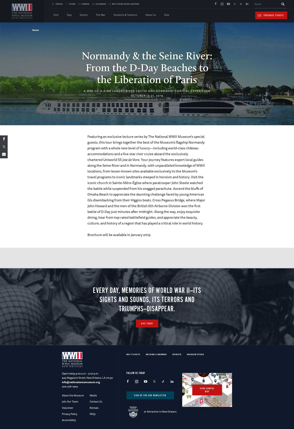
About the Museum (73, 395)
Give (166, 15)
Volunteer (67, 408)
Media (93, 395)
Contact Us (96, 402)
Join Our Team (70, 402)
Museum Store (195, 354)
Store (72, 4)
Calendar (101, 4)
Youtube (228, 4)
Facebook (215, 4)
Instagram (222, 4)
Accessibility (69, 420)
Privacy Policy (69, 414)
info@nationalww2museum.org (81, 382)
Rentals (94, 408)
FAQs (93, 414)
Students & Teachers (125, 15)
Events (84, 15)
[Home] (22, 11)
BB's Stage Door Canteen (125, 4)
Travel (59, 4)
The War (100, 15)
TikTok (240, 4)
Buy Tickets (133, 354)
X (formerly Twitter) (234, 4)
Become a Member (156, 354)
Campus (85, 4)
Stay (69, 15)
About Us (150, 15)
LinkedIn (247, 4)
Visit (56, 15)
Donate (176, 354)
